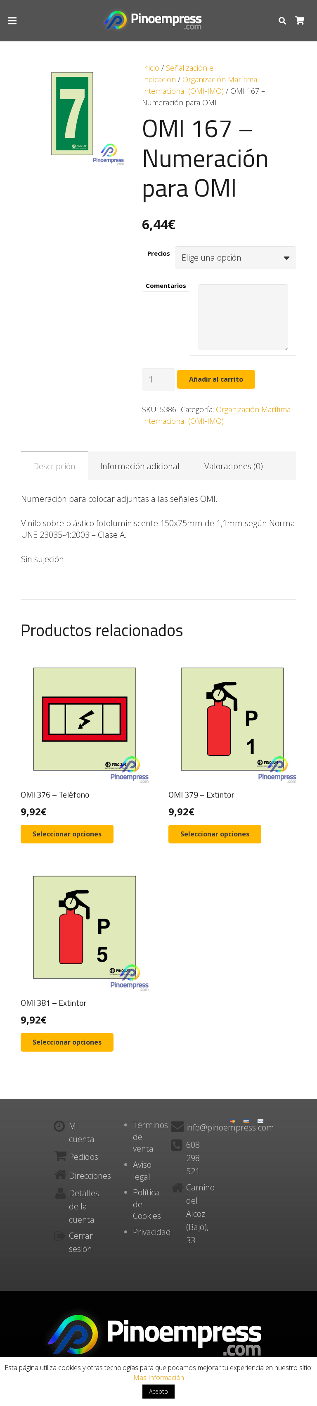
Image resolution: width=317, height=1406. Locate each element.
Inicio (150, 68)
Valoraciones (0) (233, 466)
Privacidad (152, 1231)
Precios (158, 252)
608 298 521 (193, 1158)
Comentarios (166, 285)
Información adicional (140, 466)
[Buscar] (282, 20)
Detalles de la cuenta (84, 1206)
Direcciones (90, 1175)
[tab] (54, 466)
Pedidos (83, 1156)
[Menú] (12, 20)
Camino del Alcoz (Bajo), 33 (200, 1214)
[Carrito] (300, 20)
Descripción (54, 466)
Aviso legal (142, 1170)
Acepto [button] (158, 1391)
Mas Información (158, 1377)
